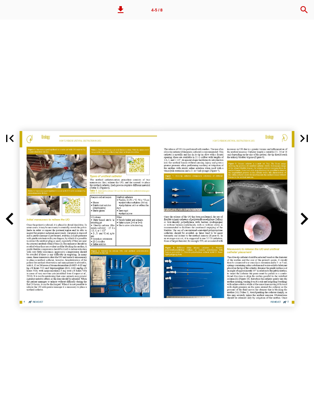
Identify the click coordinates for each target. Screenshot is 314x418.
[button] (120, 10)
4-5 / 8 (157, 10)
